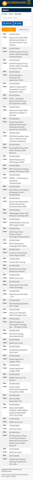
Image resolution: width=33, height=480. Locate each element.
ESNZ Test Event (16, 422)
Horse (10, 14)
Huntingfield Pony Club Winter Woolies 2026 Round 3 (18, 150)
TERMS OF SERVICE (17, 474)
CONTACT (13, 476)
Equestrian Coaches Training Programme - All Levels (18, 461)
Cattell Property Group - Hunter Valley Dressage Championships (19, 54)
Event (5, 14)
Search (8, 23)
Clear (18, 23)
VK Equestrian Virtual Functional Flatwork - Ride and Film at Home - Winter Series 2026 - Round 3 (19, 441)
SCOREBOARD (17, 2)
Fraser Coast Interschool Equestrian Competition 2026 (18, 389)
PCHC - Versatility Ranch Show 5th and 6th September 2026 (17, 101)
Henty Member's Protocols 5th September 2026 (16, 77)
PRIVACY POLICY (6, 474)
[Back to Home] (4, 3)
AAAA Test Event (16, 343)
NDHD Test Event (16, 278)
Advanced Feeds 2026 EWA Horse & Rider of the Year (18, 112)
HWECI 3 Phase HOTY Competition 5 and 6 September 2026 (17, 89)
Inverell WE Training (17, 262)
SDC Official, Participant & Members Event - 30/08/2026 (19, 192)
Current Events (9, 29)
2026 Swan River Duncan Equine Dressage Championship (19, 234)
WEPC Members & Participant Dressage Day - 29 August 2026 (18, 324)
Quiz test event (15, 429)
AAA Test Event (15, 452)
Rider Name (18, 14)
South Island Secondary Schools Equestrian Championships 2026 (18, 204)
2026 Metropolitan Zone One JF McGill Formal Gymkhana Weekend (19, 138)
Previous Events (23, 29)
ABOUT (8, 476)
